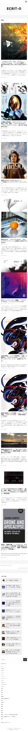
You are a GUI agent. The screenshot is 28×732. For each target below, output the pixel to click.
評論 (2, 712)
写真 (2, 688)
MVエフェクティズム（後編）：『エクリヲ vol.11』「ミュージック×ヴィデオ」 (13, 300)
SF (1, 666)
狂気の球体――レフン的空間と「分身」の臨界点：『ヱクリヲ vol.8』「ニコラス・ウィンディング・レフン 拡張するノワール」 (14, 358)
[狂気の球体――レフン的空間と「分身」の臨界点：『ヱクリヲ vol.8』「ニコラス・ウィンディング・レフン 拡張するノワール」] (14, 335)
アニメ (2, 672)
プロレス (3, 682)
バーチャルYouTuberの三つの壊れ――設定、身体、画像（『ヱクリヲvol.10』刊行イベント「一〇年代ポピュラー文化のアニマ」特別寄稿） (14, 491)
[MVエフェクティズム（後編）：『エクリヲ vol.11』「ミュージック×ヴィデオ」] (14, 278)
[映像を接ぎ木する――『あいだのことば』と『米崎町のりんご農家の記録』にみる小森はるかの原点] (14, 440)
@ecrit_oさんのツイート (6, 722)
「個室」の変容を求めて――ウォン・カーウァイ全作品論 (13, 638)
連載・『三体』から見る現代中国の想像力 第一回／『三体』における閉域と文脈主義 (13, 651)
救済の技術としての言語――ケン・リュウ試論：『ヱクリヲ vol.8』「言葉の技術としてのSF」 (14, 414)
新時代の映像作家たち (5, 698)
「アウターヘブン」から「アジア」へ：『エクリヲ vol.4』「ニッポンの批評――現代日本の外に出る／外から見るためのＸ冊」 (14, 64)
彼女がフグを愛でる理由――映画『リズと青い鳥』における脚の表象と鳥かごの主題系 (13, 595)
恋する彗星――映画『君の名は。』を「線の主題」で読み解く (13, 587)
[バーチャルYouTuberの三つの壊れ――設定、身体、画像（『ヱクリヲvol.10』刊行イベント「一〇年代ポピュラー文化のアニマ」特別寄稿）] (14, 478)
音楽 (2, 718)
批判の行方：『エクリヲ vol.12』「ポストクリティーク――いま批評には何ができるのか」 (14, 241)
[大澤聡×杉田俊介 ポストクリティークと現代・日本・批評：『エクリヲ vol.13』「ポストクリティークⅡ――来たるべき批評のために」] (14, 100)
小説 (2, 694)
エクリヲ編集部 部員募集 (12, 580)
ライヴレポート (4, 684)
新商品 (2, 696)
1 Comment (12, 303)
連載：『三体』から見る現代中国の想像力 (9, 714)
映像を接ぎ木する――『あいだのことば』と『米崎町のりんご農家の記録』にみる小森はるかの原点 (14, 451)
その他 (2, 670)
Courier (10, 729)
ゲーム (2, 680)
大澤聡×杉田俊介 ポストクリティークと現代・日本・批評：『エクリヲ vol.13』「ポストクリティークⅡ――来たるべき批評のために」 (14, 124)
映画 (2, 700)
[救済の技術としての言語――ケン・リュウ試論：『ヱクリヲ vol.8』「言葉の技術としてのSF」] (14, 392)
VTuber (2, 668)
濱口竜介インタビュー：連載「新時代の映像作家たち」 (12, 632)
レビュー (3, 686)
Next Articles (22, 568)
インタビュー (3, 678)
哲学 (2, 690)
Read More (4, 77)
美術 (2, 708)
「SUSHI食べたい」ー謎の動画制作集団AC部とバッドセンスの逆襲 (13, 618)
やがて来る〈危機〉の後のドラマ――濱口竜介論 (13, 644)
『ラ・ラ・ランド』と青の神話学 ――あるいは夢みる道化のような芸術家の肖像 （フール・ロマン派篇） (13, 603)
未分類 (2, 702)
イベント (3, 676)
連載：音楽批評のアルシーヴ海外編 (8, 716)
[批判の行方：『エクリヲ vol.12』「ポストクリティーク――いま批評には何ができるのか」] (14, 218)
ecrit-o (14, 9)
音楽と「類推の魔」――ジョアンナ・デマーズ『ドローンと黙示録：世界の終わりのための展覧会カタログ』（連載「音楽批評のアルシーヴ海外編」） (14, 547)
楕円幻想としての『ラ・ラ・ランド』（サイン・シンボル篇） (13, 611)
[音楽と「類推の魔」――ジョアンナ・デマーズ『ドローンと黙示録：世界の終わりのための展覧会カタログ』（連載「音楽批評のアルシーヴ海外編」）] (14, 526)
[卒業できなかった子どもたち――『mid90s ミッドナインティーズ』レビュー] (14, 160)
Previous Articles (7, 565)
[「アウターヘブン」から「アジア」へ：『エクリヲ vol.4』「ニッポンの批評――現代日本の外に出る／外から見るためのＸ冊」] (14, 41)
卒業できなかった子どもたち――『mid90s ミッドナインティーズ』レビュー (14, 182)
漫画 (2, 706)
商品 (2, 692)
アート (2, 674)
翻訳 (2, 710)
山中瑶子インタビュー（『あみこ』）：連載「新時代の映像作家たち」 (13, 625)
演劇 (2, 704)
